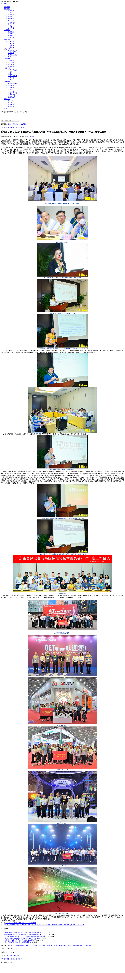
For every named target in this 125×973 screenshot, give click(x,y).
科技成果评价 (12, 83)
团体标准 (11, 85)
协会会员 (7, 58)
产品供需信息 (12, 70)
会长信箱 (11, 101)
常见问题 (11, 104)
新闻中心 (7, 30)
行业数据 (11, 37)
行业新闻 (11, 32)
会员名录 (11, 64)
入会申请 (11, 66)
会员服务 (7, 81)
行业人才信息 (12, 76)
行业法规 (11, 41)
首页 (9, 124)
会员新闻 (11, 35)
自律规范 (11, 47)
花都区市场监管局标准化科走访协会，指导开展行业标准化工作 (24, 932)
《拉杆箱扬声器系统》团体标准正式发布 (17, 942)
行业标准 (11, 43)
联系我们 (7, 99)
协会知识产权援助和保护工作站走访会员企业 (22, 945)
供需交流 (7, 68)
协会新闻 (11, 33)
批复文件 (11, 26)
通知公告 (7, 49)
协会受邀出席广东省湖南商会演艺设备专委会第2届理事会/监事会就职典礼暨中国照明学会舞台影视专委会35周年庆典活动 (44, 925)
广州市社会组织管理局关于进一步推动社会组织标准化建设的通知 (25, 936)
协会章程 (11, 14)
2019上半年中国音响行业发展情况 (82, 945)
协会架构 (11, 12)
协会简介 (11, 10)
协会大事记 (11, 22)
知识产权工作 (12, 95)
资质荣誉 (11, 28)
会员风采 (11, 62)
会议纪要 (11, 53)
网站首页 (7, 7)
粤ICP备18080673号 (13, 955)
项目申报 (11, 91)
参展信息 (11, 78)
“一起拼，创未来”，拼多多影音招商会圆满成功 (20, 923)
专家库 (10, 89)
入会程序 (11, 60)
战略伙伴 (11, 74)
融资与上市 (11, 97)
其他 (9, 56)
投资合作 (11, 72)
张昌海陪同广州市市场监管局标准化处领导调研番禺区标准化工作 (25, 934)
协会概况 (7, 9)
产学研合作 (11, 87)
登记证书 (11, 24)
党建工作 (11, 20)
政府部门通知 (12, 51)
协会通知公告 (12, 55)
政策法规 (7, 39)
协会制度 (11, 45)
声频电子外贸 (12, 93)
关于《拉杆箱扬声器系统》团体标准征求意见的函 (20, 940)
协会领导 (11, 16)
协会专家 (11, 18)
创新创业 (11, 79)
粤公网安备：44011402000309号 (12, 959)
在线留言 (11, 106)
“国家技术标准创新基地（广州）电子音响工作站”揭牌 (21, 938)
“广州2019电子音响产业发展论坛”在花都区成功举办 (54, 945)
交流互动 (7, 108)
